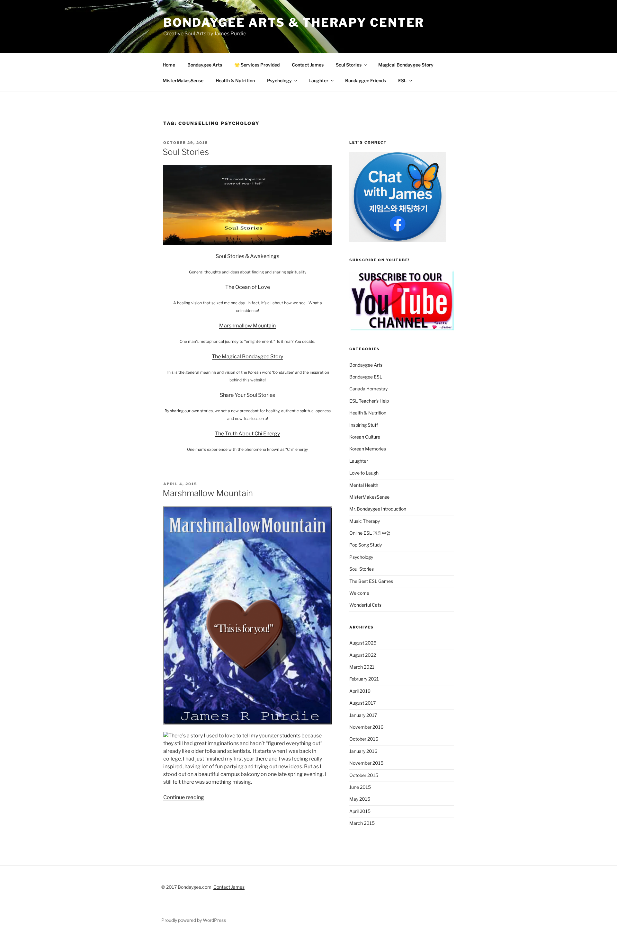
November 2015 (366, 763)
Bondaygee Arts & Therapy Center (293, 22)
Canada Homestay (368, 388)
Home (169, 64)
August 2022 (362, 655)
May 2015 (359, 799)
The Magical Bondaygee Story (247, 356)
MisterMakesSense (183, 80)
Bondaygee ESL (365, 376)
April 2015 (360, 811)
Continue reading (183, 797)
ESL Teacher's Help (369, 401)
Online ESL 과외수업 (370, 533)
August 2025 (362, 643)
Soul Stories (349, 64)
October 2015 (363, 775)
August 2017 (362, 703)
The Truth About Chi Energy (247, 434)
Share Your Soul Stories (247, 395)
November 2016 (366, 727)
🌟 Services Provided (257, 64)
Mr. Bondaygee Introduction (377, 509)
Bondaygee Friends (365, 80)
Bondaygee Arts (204, 64)
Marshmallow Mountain (247, 326)
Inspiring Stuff (363, 425)
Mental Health (363, 485)
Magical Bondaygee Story (406, 64)
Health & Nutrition (235, 80)
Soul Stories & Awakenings (247, 256)
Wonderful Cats (365, 605)
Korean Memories (367, 448)
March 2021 (361, 667)
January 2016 (363, 751)
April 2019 (360, 691)
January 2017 (363, 715)
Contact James (308, 64)
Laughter (318, 80)
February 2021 (364, 678)
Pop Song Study (365, 545)
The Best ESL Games (371, 581)
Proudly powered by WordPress (193, 920)
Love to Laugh (364, 473)
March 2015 (362, 823)
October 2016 (363, 739)
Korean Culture (364, 437)
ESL (402, 80)
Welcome (359, 593)
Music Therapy (364, 521)
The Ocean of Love (247, 287)
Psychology (279, 80)
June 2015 (360, 787)
